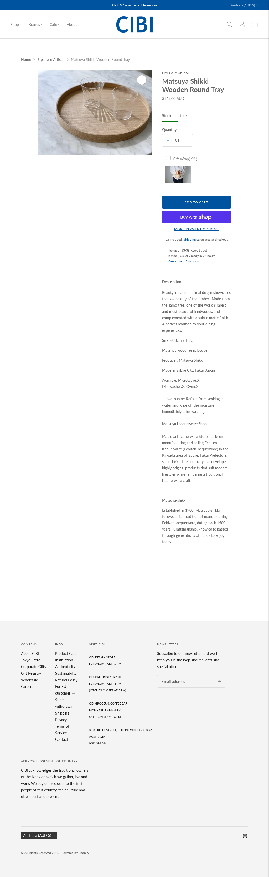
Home (26, 59)
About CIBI (30, 653)
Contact (61, 739)
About (72, 24)
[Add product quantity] (187, 140)
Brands (34, 24)
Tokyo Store (30, 660)
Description (171, 282)
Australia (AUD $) (243, 5)
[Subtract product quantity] (167, 140)
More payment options (196, 229)
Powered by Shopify (75, 853)
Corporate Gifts (33, 666)
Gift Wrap (185, 159)
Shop (15, 24)
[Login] (242, 24)
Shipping (189, 239)
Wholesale (29, 680)
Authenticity (65, 666)
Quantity (169, 129)
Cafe (53, 24)
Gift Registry (31, 673)
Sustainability (65, 673)
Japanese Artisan (51, 59)
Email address (171, 675)
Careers (27, 686)
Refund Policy (66, 680)
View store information (183, 261)
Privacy (61, 719)
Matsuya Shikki (175, 72)
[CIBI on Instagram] (245, 836)
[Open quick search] (229, 24)
